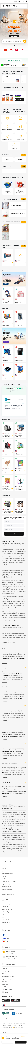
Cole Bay (4, 973)
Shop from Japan (7, 1023)
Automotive (5, 744)
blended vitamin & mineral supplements (14, 658)
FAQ (3, 917)
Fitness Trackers (8, 171)
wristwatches (5, 736)
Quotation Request (7, 871)
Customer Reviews (7, 909)
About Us (4, 866)
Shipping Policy (6, 884)
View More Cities (6, 989)
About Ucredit (5, 919)
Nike (22, 731)
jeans (9, 734)
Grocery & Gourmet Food (9, 706)
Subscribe (13, 534)
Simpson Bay (5, 971)
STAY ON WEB (7, 1042)
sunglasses (15, 736)
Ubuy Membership (7, 889)
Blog (3, 914)
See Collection (20, 99)
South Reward (5, 987)
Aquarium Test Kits (20, 171)
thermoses (5, 772)
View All (23, 154)
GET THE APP (20, 1042)
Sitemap (4, 876)
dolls (9, 793)
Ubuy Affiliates (6, 922)
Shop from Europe (18, 1027)
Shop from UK (16, 1021)
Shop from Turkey (7, 1027)
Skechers (20, 159)
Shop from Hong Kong (19, 1023)
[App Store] (6, 1000)
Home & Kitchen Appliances (9, 763)
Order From (14, 46)
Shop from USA (6, 1021)
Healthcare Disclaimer (8, 894)
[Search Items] (24, 41)
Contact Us (5, 868)
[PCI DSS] (5, 1013)
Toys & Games (6, 782)
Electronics (5, 687)
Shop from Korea (7, 1025)
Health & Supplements (8, 649)
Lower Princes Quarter (8, 976)
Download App (6, 904)
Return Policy (5, 912)
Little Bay (4, 981)
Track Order (5, 879)
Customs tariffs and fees (9, 881)
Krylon (7, 159)
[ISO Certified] (16, 1013)
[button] (16, 2)
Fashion (4, 725)
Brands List (5, 906)
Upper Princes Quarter (8, 979)
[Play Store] (15, 1000)
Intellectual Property (7, 873)
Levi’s (3, 732)
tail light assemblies (8, 751)
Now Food (21, 660)
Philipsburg (5, 968)
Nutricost (13, 660)
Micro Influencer (6, 886)
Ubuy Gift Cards (6, 925)
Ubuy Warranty (6, 892)
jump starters (22, 750)
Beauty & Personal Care (8, 668)
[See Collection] (14, 97)
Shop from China (18, 1025)
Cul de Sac (5, 984)
